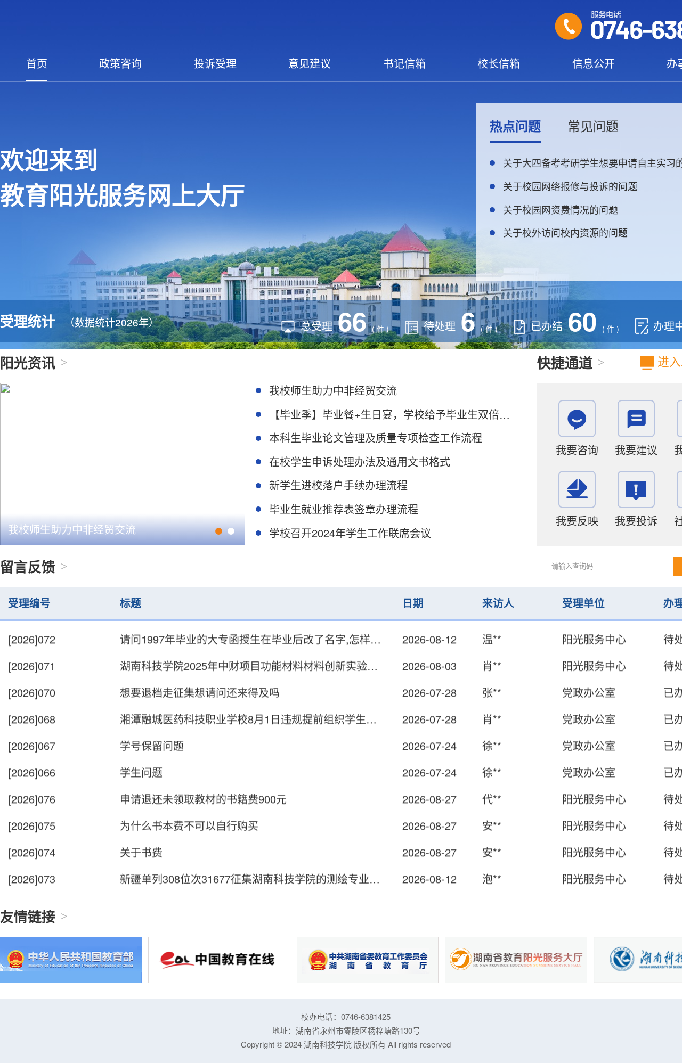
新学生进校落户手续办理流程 (338, 485)
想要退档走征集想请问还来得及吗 (200, 678)
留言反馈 (27, 566)
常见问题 (593, 126)
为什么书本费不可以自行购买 (189, 812)
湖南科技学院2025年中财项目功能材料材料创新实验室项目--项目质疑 (284, 652)
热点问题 (515, 126)
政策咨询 (120, 63)
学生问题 (141, 758)
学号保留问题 (152, 732)
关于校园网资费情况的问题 (560, 209)
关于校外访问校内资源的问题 (565, 232)
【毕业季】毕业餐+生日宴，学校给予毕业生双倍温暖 (395, 414)
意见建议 (309, 63)
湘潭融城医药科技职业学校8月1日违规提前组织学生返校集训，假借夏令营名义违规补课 (328, 705)
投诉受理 (215, 63)
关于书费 (141, 838)
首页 (36, 63)
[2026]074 (31, 838)
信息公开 (593, 63)
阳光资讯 (27, 362)
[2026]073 (31, 865)
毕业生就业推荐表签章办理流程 (343, 509)
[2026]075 (31, 812)
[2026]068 (31, 705)
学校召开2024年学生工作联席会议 (350, 533)
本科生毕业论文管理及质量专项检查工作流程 (375, 437)
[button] (218, 531)
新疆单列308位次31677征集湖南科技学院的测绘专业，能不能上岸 (276, 865)
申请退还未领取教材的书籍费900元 (203, 785)
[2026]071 (31, 652)
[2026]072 (31, 892)
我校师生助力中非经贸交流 (72, 529)
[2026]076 (31, 785)
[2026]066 (31, 758)
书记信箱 (404, 63)
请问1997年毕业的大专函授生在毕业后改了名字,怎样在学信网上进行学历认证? (306, 892)
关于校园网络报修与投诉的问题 (570, 186)
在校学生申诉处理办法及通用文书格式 (359, 461)
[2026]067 (31, 732)
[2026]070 (31, 678)
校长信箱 (498, 63)
